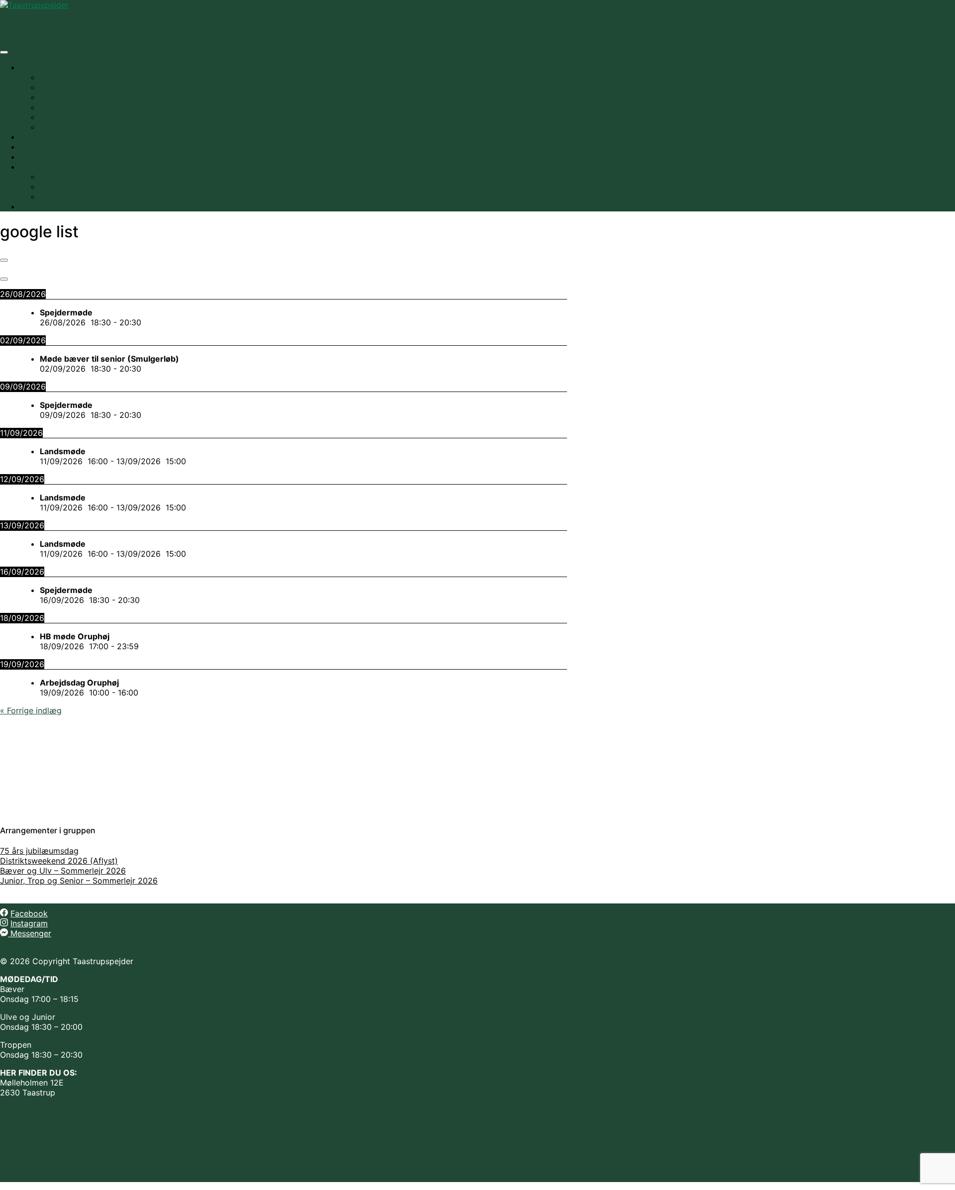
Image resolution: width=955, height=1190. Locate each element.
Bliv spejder (42, 157)
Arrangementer (48, 147)
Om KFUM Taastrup (56, 167)
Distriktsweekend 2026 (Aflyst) (59, 861)
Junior (51, 107)
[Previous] (4, 260)
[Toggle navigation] (4, 52)
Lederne (55, 127)
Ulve (48, 97)
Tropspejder (62, 117)
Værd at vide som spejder (68, 137)
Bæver (52, 87)
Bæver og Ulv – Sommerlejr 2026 (63, 871)
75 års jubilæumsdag (39, 851)
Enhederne (40, 67)
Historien (57, 187)
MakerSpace (43, 206)
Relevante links (68, 177)
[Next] (4, 279)
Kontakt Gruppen (71, 196)
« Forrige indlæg (31, 710)
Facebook (29, 913)
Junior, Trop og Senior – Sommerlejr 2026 (79, 881)
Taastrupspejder (47, 27)
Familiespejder (67, 77)
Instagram (29, 923)
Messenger (29, 933)
